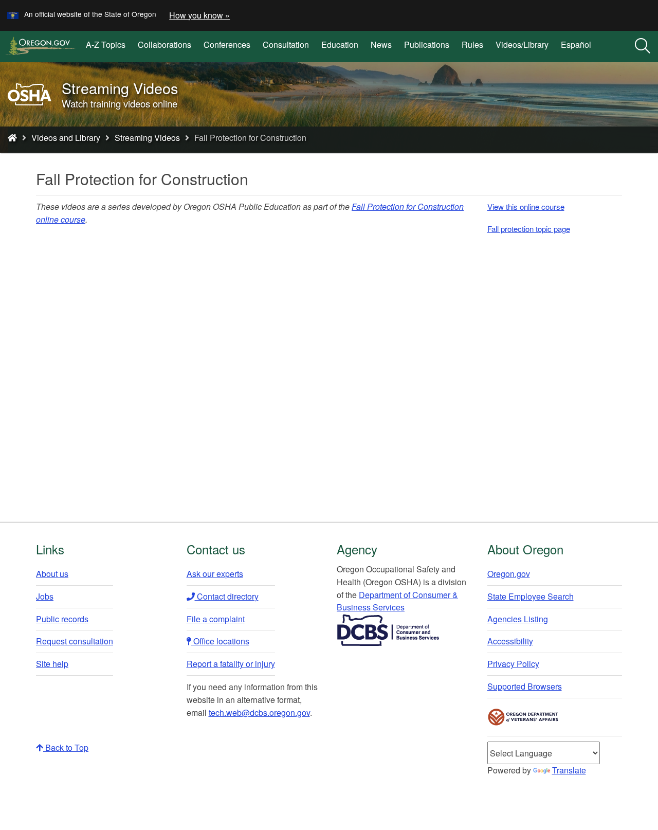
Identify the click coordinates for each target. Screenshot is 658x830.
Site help (52, 664)
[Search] (642, 46)
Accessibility (510, 641)
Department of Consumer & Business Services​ (397, 601)
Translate (569, 770)
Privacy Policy (513, 664)
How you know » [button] (199, 15)
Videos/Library (522, 44)
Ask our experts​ (215, 574)
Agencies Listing (517, 619)
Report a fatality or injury (231, 664)
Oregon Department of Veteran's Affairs (523, 717)
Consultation (286, 44)
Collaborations (164, 44)
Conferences (227, 44)
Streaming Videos (147, 137)
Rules (472, 44)
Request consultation (74, 641)
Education (339, 44)
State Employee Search (530, 596)
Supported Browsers (524, 686)
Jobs (44, 596)
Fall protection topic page (528, 228)
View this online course (525, 206)
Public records (62, 619)
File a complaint (216, 619)
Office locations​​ (220, 641)
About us (52, 574)
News (381, 44)
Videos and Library (65, 137)
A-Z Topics (105, 44)
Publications (426, 44)
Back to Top (65, 747)
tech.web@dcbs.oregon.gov (259, 712)
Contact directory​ (227, 596)
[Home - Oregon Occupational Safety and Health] (12, 137)
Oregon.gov (508, 574)
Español (576, 44)
